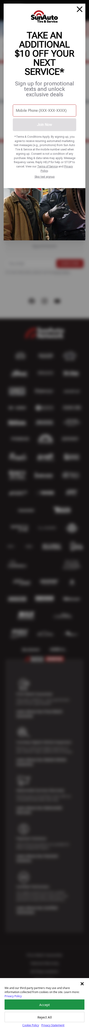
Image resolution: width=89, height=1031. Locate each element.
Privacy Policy (13, 996)
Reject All (44, 1017)
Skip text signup (44, 176)
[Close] (80, 9)
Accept (44, 1004)
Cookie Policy (30, 1025)
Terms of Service (47, 166)
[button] (82, 983)
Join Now (44, 124)
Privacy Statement (52, 1025)
